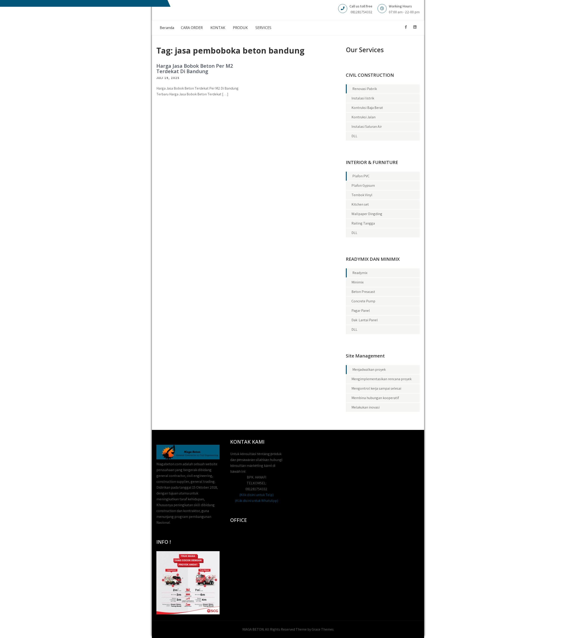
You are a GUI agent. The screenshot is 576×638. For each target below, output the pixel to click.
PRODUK (240, 27)
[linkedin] (414, 27)
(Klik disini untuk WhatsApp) (256, 500)
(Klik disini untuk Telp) (256, 494)
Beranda (167, 27)
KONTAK (217, 27)
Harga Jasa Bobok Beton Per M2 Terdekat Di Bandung (194, 68)
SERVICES (263, 27)
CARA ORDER (192, 27)
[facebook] (406, 27)
